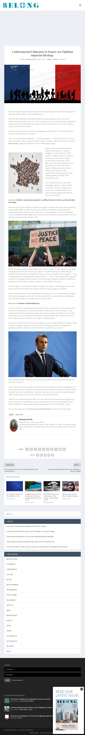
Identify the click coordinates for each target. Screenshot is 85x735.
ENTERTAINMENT (12, 585)
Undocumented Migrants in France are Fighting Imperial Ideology (30, 536)
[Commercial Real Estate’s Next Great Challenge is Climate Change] (6, 708)
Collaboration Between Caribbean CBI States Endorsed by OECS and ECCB (33, 497)
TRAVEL (9, 631)
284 (54, 59)
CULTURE (9, 574)
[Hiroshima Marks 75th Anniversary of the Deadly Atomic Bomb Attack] (52, 486)
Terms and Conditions (47, 733)
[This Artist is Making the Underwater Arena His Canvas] (6, 700)
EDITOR (9, 580)
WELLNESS (10, 646)
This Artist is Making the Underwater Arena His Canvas (26, 526)
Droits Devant (13, 143)
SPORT (8, 626)
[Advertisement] (42, 26)
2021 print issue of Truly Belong (39, 409)
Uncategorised (11, 636)
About (11, 414)
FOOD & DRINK (11, 595)
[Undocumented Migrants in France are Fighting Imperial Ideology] (6, 717)
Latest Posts (19, 414)
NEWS (49, 59)
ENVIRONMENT (11, 590)
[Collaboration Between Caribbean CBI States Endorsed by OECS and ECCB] (33, 486)
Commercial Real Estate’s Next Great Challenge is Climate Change (30, 531)
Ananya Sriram (31, 59)
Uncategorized (11, 641)
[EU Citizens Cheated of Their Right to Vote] (14, 486)
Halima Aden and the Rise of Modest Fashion (70, 495)
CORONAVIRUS (11, 569)
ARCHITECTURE (11, 559)
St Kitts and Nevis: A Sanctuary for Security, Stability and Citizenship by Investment (37, 547)
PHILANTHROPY (11, 615)
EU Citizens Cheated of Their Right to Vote (14, 495)
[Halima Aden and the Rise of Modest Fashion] (70, 486)
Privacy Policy (34, 733)
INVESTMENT (11, 600)
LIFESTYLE (9, 605)
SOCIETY (9, 620)
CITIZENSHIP (10, 564)
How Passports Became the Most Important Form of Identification (30, 542)
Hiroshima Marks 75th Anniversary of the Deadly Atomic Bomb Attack (51, 497)
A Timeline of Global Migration (27, 303)
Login (7, 680)
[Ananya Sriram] (14, 431)
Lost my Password (17, 680)
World (8, 651)
